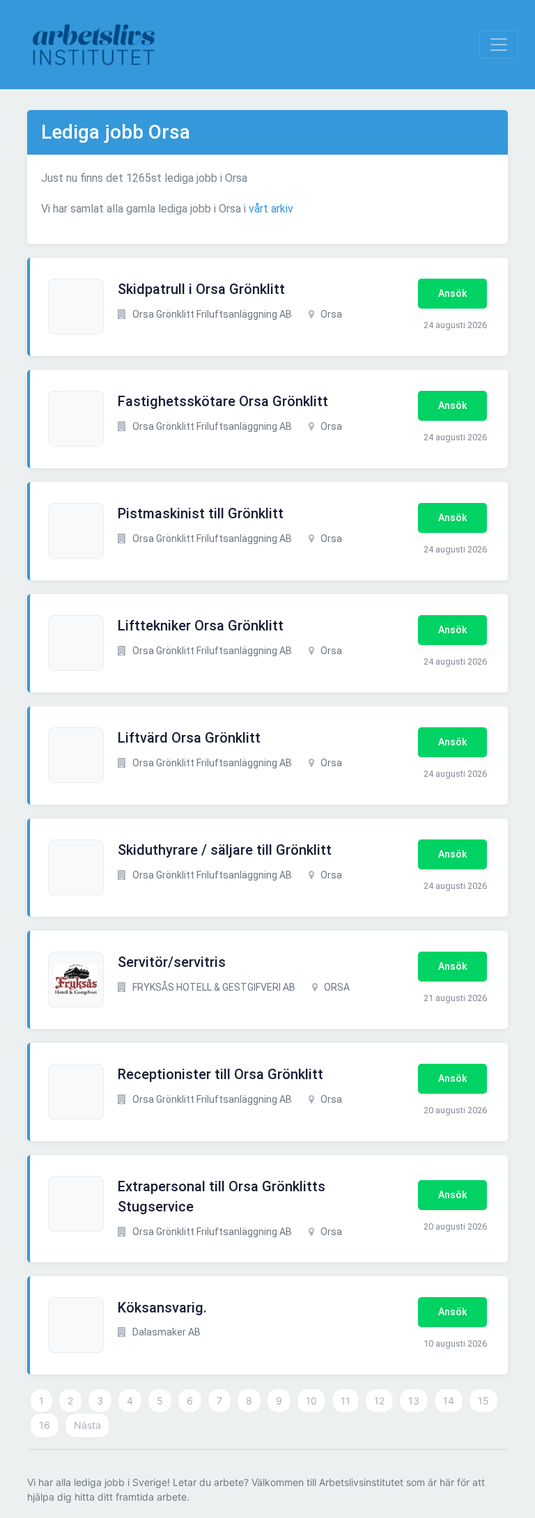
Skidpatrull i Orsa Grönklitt (201, 289)
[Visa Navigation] (498, 45)
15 (483, 1401)
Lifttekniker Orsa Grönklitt (201, 625)
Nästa (87, 1425)
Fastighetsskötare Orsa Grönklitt (223, 401)
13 (413, 1401)
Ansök (452, 293)
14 (448, 1401)
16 (44, 1425)
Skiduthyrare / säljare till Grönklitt (225, 850)
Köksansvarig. (162, 1307)
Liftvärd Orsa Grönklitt (189, 737)
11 (345, 1401)
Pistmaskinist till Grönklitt (201, 513)
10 (311, 1401)
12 (379, 1401)
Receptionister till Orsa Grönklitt (220, 1074)
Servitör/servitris (172, 962)
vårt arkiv (271, 208)
